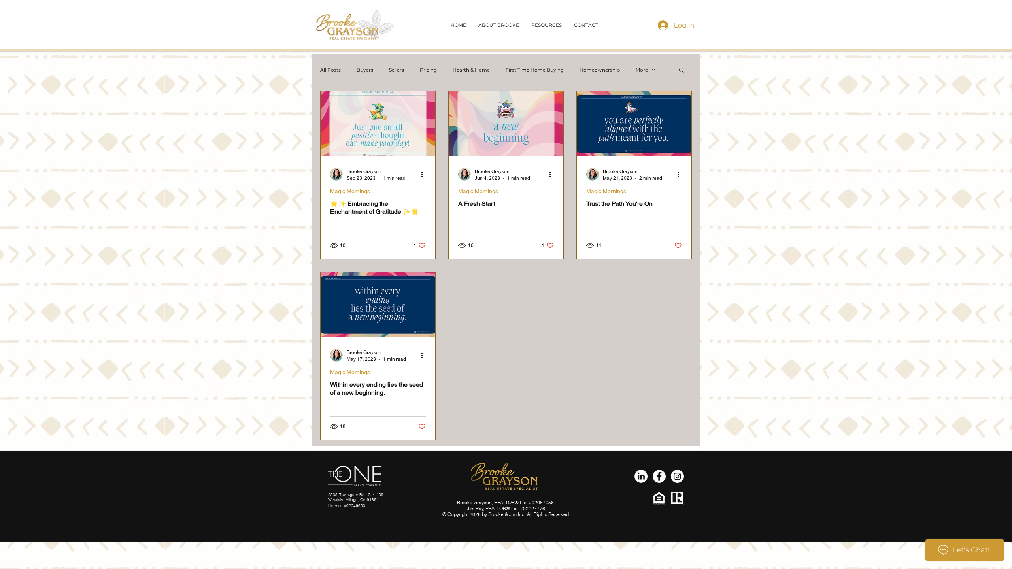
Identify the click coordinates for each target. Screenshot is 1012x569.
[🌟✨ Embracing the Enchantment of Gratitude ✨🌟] (378, 123)
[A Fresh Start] (506, 123)
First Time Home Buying (535, 70)
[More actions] (424, 174)
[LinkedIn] (641, 476)
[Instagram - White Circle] (677, 476)
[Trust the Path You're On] (634, 123)
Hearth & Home (471, 70)
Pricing (428, 70)
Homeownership (600, 70)
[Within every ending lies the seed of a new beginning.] (378, 304)
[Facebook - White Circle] (659, 476)
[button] (586, 25)
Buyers (365, 70)
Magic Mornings (350, 191)
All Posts (330, 70)
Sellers (396, 70)
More (642, 70)
